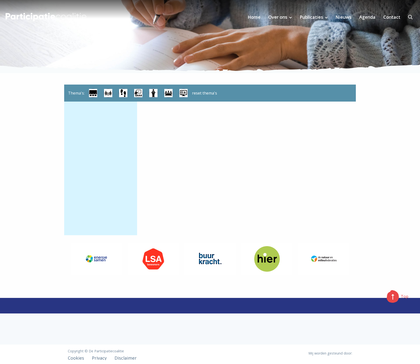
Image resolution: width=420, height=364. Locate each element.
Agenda (367, 17)
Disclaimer (125, 358)
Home (254, 17)
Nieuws (343, 17)
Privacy (99, 358)
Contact (391, 17)
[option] (96, 259)
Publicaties (311, 17)
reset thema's (204, 93)
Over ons (277, 17)
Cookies (76, 358)
